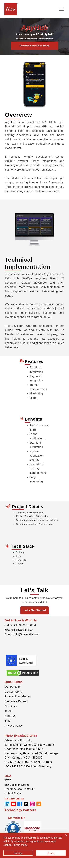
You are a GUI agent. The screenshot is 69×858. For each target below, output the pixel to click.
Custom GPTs (13, 691)
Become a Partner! (16, 701)
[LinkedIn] (7, 804)
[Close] (64, 837)
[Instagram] (32, 804)
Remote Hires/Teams (18, 696)
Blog (8, 720)
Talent (8, 711)
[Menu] (61, 9)
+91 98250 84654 (25, 625)
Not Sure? (11, 706)
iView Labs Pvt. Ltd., (18, 740)
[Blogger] (38, 804)
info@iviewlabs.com (26, 634)
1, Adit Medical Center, (19, 744)
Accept (51, 853)
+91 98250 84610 (22, 629)
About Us (10, 715)
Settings (18, 853)
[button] (32, 829)
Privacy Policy (14, 725)
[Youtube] (13, 804)
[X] (26, 804)
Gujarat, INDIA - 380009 (27, 757)
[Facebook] (19, 804)
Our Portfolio (13, 686)
